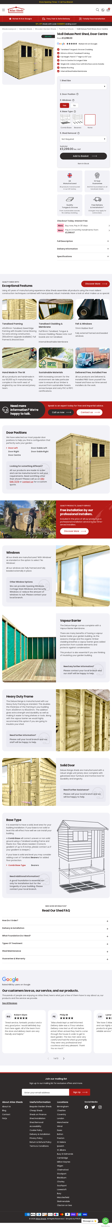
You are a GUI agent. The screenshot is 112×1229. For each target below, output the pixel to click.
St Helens (61, 1142)
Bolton (60, 1134)
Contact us (87, 412)
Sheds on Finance (38, 1114)
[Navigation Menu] (3, 9)
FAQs (4, 1118)
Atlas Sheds (16, 10)
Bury (59, 1193)
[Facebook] (86, 1107)
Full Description (65, 241)
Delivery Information (67, 248)
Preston (60, 1138)
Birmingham (63, 1106)
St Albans (61, 1150)
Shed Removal (36, 1122)
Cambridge (62, 1158)
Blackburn (61, 1177)
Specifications (64, 256)
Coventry (61, 1114)
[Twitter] (93, 1107)
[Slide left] (48, 1058)
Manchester (63, 1122)
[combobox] (97, 10)
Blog (4, 1110)
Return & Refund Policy (40, 1142)
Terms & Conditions (39, 1146)
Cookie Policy (36, 1130)
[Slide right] (64, 1058)
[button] (108, 9)
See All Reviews (9, 1003)
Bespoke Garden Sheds (40, 1106)
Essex (59, 1130)
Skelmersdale (63, 1201)
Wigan (60, 1165)
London (60, 1118)
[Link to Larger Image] (28, 58)
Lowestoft (62, 1189)
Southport (62, 1185)
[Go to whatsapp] (105, 1221)
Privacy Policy (36, 1138)
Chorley (60, 1181)
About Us (6, 1106)
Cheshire (61, 1110)
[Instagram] (100, 1107)
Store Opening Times (48, 2)
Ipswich (60, 1146)
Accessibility (35, 1126)
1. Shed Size (65, 80)
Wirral (59, 1126)
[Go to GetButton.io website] (105, 1226)
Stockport (61, 1173)
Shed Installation (37, 1118)
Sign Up (77, 1092)
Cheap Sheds (36, 1110)
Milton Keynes (63, 1161)
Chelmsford (62, 1169)
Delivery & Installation (40, 1134)
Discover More (92, 283)
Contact (6, 1114)
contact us (27, 481)
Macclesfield (63, 1197)
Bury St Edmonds (65, 1154)
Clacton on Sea (64, 1205)
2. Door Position (82, 94)
